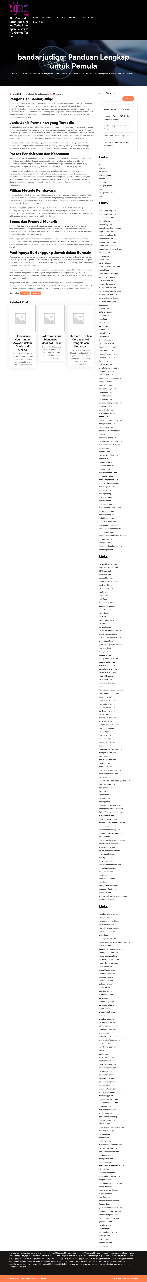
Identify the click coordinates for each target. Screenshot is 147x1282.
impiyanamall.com (106, 980)
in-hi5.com (103, 599)
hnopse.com (104, 875)
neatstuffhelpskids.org (108, 354)
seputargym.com (106, 977)
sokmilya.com (104, 1236)
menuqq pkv (14, 1253)
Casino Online (86, 17)
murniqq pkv (73, 1264)
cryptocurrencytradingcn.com (111, 833)
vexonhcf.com (105, 263)
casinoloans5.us (105, 462)
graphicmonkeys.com (108, 1068)
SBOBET (72, 17)
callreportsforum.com (108, 1232)
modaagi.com (104, 336)
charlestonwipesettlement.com (112, 840)
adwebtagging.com (107, 854)
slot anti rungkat (33, 1256)
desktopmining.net (106, 515)
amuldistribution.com (107, 1012)
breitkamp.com (105, 1106)
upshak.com (104, 795)
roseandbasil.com (106, 427)
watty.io (102, 616)
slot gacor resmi (103, 1256)
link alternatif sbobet (58, 1264)
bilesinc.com (104, 329)
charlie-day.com (105, 767)
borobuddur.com (106, 1015)
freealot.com (104, 1050)
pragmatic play (61, 1256)
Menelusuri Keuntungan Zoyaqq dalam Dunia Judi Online (22, 343)
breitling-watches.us (107, 245)
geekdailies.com (105, 1222)
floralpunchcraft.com (107, 753)
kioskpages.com (105, 1155)
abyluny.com (104, 1239)
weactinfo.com (105, 739)
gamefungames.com (107, 1022)
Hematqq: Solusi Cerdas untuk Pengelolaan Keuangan (81, 341)
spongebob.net (105, 651)
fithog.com (103, 417)
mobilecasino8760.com (108, 455)
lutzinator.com (105, 1134)
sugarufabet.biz (105, 1194)
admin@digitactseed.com (38, 94)
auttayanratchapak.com (108, 658)
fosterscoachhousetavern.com (111, 690)
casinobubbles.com (107, 973)
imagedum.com (105, 1162)
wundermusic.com (106, 1019)
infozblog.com (105, 396)
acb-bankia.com (105, 788)
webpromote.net (106, 406)
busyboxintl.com (106, 655)
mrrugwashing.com (107, 784)
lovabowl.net (104, 917)
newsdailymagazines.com (109, 928)
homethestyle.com (106, 1008)
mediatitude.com (106, 270)
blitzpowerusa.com (107, 707)
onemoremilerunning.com (109, 718)
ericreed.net (104, 448)
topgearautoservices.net (109, 1201)
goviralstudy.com (106, 497)
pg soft (106, 1253)
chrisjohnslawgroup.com (109, 1099)
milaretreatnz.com (106, 333)
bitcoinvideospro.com (108, 634)
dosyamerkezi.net (106, 280)
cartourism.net (105, 501)
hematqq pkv (85, 1264)
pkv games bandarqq (24, 1258)
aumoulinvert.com (106, 476)
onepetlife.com (105, 1180)
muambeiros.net (105, 392)
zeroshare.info (105, 326)
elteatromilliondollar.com (109, 665)
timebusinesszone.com (108, 886)
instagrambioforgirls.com (109, 725)
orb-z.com (103, 686)
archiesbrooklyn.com (107, 389)
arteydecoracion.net (107, 413)
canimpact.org (105, 494)
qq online (103, 172)
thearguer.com (105, 746)
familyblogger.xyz (106, 1096)
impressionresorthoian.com (110, 805)
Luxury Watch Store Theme (20, 1279)
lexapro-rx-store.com (107, 522)
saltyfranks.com (105, 312)
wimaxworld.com (106, 375)
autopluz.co (104, 256)
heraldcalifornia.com (107, 1064)
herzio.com (103, 595)
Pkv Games (47, 17)
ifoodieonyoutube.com (108, 952)
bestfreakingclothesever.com (111, 809)
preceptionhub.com (107, 931)
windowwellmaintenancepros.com (113, 896)
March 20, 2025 (18, 94)
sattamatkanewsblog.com (109, 830)
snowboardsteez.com (108, 721)
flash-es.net (104, 791)
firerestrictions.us (106, 385)
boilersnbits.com (106, 697)
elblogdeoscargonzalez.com (110, 403)
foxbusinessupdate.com (109, 774)
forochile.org (104, 361)
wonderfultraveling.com (109, 368)
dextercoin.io (104, 543)
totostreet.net (104, 987)
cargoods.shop (105, 627)
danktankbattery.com (107, 760)
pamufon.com (104, 1124)
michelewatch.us (106, 238)
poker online (36, 1253)
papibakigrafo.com (106, 487)
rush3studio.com (106, 588)
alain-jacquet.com (106, 641)
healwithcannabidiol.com (109, 1152)
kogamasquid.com (106, 532)
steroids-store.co (106, 410)
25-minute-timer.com (108, 1026)
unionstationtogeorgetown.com (112, 1040)
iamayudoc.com (105, 1043)
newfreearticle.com (107, 704)
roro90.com (104, 592)
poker (44, 1253)
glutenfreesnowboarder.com (110, 1145)
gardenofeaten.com (107, 711)
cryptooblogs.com (106, 1001)
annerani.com (104, 315)
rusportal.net (104, 613)
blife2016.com (105, 1141)
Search (110, 93)
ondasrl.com (104, 1138)
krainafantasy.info (106, 602)
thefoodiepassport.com (108, 480)
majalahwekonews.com (108, 567)
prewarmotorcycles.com (109, 273)
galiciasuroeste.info (107, 343)
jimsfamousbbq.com (107, 210)
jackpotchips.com (106, 1085)
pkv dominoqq (105, 175)
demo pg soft (115, 1261)
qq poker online (98, 1264)
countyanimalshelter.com (109, 851)
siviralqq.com (104, 802)
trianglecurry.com (106, 1159)
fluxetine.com (104, 452)
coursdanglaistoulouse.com (110, 228)
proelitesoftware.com (108, 1089)
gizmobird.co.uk (105, 221)
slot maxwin (116, 1253)
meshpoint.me (105, 648)
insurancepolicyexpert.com (110, 291)
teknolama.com (105, 679)
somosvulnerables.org (108, 1117)
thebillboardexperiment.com (110, 1183)
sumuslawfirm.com (107, 816)
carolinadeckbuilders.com (109, 298)
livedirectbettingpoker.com (110, 770)
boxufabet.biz (104, 1197)
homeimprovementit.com (109, 921)
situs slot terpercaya (17, 1256)
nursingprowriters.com (108, 819)
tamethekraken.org (106, 1131)
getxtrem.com (105, 735)
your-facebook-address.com (110, 1207)
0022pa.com (104, 322)
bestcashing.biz (105, 382)
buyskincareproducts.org (109, 525)
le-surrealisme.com (107, 284)
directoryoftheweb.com (109, 581)
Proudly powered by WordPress (125, 1279)
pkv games (103, 168)
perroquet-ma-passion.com (110, 1211)
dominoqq (13, 1261)
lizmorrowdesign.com (108, 1148)
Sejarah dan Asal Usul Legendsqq (116, 136)
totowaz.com (104, 837)
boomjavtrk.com (105, 1243)
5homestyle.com (106, 550)
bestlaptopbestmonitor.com (110, 420)
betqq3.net (103, 459)
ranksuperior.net (105, 858)
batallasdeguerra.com (108, 347)
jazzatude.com (105, 319)
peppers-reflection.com (109, 889)
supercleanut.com (106, 1057)
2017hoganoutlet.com (108, 571)
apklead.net (104, 1246)
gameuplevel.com (106, 1005)
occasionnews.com (107, 879)
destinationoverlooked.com (110, 864)
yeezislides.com (105, 935)
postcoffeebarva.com (108, 662)
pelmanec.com (105, 574)
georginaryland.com (107, 424)
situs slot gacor (128, 1253)
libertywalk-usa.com (107, 214)
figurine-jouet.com (106, 1204)
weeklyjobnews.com (107, 847)
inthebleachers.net (106, 518)
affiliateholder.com (107, 900)
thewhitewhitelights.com (109, 431)
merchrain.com (105, 1225)
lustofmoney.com (106, 882)
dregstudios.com (106, 350)
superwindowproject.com (109, 483)
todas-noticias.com (107, 606)
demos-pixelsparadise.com (110, 266)
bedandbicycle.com (107, 1061)
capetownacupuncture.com (110, 630)
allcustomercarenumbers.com (111, 1092)
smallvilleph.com (106, 340)
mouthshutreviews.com (108, 963)
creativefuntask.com (107, 1029)
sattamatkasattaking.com (109, 1176)
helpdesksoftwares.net (108, 914)
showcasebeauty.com (108, 287)
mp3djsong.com (105, 224)
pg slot (99, 1253)
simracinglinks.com (107, 277)
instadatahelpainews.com (109, 1218)
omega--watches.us (107, 242)
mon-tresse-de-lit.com (108, 1190)
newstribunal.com (106, 924)
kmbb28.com (104, 1229)
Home (35, 17)
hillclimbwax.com (106, 871)
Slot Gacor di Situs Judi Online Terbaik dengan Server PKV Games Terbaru (18, 27)
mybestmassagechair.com (109, 445)
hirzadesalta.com (106, 966)
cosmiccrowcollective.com (110, 637)
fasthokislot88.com (107, 1078)
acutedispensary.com (107, 826)
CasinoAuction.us (106, 466)
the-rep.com (104, 308)
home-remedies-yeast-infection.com (114, 942)
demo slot (103, 179)
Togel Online (39, 22)
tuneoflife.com (105, 893)
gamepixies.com (105, 1071)
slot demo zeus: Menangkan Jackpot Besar (51, 339)
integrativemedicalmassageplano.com (114, 781)
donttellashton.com (107, 585)
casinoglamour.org (106, 539)
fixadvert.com (104, 252)
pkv (100, 165)
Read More (21, 318)
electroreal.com (105, 945)
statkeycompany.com (108, 294)
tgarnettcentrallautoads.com (110, 249)
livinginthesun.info (106, 620)
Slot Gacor (60, 17)
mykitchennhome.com (108, 473)
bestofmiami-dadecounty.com (111, 949)
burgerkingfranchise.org (108, 669)
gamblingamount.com (108, 868)
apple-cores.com (106, 504)
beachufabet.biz (105, 1187)
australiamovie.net (106, 217)
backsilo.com (104, 798)
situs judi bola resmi (23, 1264)
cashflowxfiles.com (107, 728)
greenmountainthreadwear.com (112, 823)
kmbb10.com (104, 732)
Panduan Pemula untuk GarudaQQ (117, 109)
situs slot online (25, 1267)
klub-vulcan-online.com (109, 1103)
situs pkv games (105, 185)
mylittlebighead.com (107, 1047)
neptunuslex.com (106, 231)
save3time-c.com (106, 259)
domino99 (52, 1253)
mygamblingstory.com (108, 564)
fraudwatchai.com (106, 994)
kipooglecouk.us (105, 469)
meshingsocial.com (107, 742)
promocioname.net (107, 371)
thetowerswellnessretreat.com (111, 1166)
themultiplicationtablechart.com (112, 536)
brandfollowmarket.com (109, 844)
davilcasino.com (105, 991)
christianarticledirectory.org (110, 546)
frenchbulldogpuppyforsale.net (111, 528)
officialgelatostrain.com (109, 1169)
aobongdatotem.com (107, 938)
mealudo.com (104, 763)
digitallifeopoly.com (107, 970)
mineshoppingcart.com (108, 956)
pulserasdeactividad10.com (110, 508)
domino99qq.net (106, 578)
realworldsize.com (106, 676)
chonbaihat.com (105, 399)
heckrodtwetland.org (107, 438)
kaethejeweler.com (107, 1173)
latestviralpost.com (107, 700)
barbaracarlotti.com (107, 511)
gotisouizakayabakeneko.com (111, 644)
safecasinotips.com (107, 1082)
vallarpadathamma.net (108, 672)
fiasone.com (104, 756)
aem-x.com (103, 998)
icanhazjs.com (105, 490)
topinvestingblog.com (108, 301)
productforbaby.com (107, 683)
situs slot (102, 182)
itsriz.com (103, 623)
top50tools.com (105, 305)
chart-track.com (105, 364)
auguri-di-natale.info (107, 235)
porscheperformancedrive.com (111, 1127)
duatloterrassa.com (107, 1120)
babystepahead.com (107, 861)
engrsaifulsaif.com (106, 1033)
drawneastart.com (106, 1075)
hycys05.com (104, 714)
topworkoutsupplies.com (109, 959)
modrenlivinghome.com (109, 1214)
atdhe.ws (102, 434)
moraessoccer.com (107, 357)
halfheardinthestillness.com (110, 441)
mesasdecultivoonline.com (110, 693)
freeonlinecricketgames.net (110, 378)
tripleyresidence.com (107, 1110)
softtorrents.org (105, 1113)
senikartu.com (105, 609)
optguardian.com (106, 984)
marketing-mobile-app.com (110, 749)
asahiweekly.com (106, 1054)
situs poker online (106, 193)
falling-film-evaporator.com (110, 812)
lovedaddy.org (104, 777)
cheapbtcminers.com (107, 1036)
